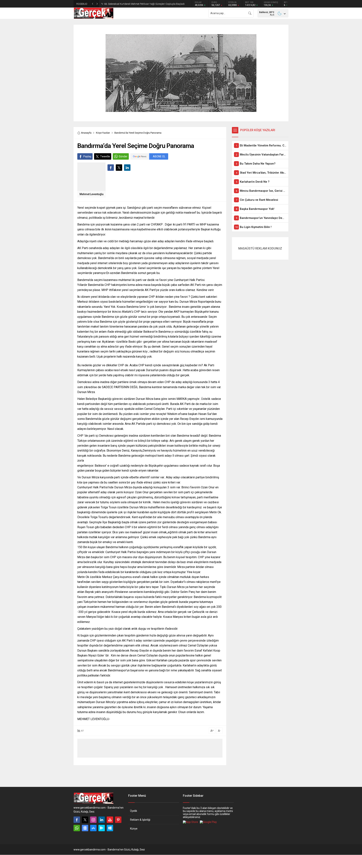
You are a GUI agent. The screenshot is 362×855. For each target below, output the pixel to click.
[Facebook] (77, 820)
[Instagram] (93, 820)
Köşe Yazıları (103, 132)
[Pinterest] (118, 820)
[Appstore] (93, 828)
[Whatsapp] (77, 828)
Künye (133, 828)
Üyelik (133, 810)
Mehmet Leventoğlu (92, 194)
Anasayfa (86, 132)
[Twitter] (85, 820)
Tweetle (105, 156)
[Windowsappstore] (110, 828)
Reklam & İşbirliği (140, 819)
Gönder (123, 156)
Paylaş (87, 156)
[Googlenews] (85, 828)
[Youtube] (110, 820)
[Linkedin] (101, 820)
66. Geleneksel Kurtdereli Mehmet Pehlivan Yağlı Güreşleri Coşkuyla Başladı (144, 3)
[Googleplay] (101, 828)
